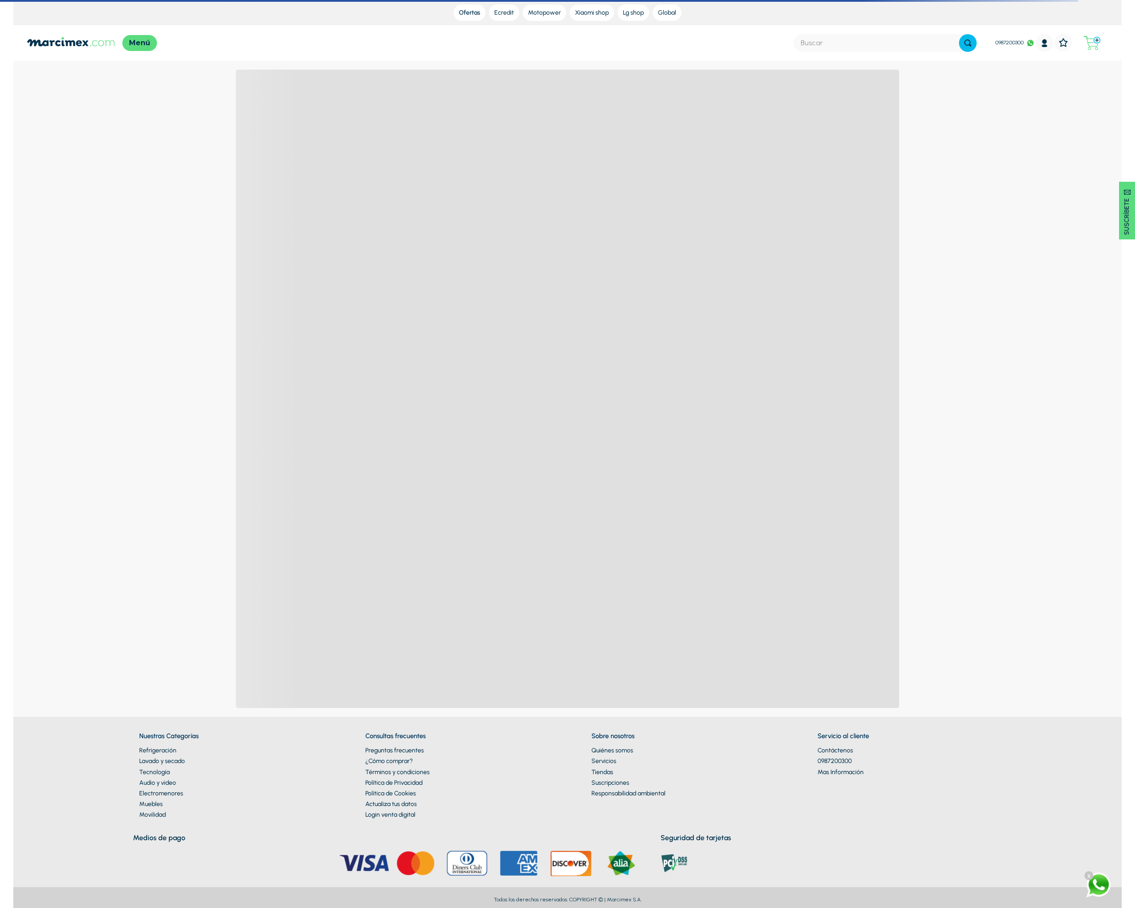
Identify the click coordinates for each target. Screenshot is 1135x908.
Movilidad (152, 814)
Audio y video (157, 783)
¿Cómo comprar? (389, 761)
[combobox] (885, 43)
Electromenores (161, 793)
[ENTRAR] (1044, 43)
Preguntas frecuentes (394, 750)
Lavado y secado (162, 761)
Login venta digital (390, 814)
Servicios (603, 761)
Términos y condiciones (397, 772)
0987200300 (1009, 42)
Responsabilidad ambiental (628, 793)
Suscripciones (610, 783)
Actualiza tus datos (391, 804)
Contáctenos (835, 750)
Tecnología (154, 772)
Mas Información (841, 772)
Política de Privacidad (394, 783)
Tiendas (602, 772)
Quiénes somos (612, 750)
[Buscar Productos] (967, 43)
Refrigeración (157, 750)
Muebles (151, 804)
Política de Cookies (390, 793)
